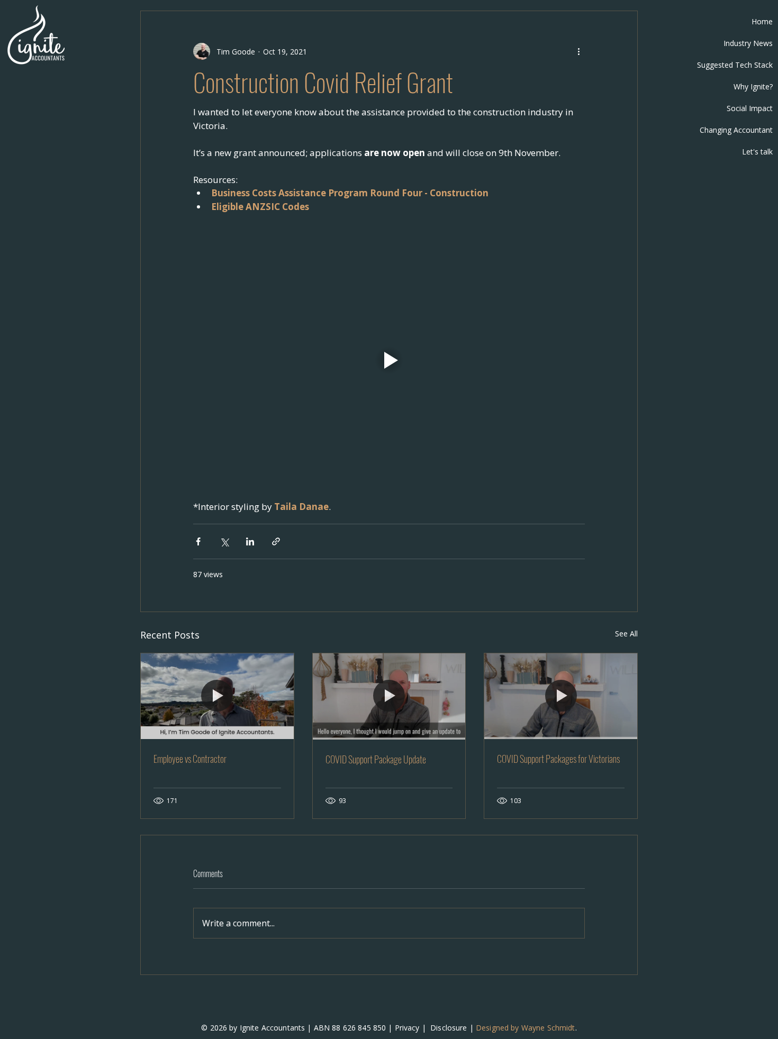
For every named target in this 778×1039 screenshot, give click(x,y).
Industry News (748, 43)
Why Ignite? (753, 86)
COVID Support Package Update (375, 759)
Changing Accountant (736, 130)
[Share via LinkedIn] (250, 541)
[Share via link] (276, 541)
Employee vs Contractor (190, 758)
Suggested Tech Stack (735, 65)
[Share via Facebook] (198, 541)
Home (762, 21)
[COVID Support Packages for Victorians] (560, 696)
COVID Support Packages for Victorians (558, 758)
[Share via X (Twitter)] (224, 541)
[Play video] (389, 360)
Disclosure (448, 1028)
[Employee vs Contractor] (217, 696)
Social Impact (750, 108)
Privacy (407, 1028)
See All (626, 633)
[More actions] (578, 51)
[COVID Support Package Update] (389, 696)
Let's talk (757, 152)
